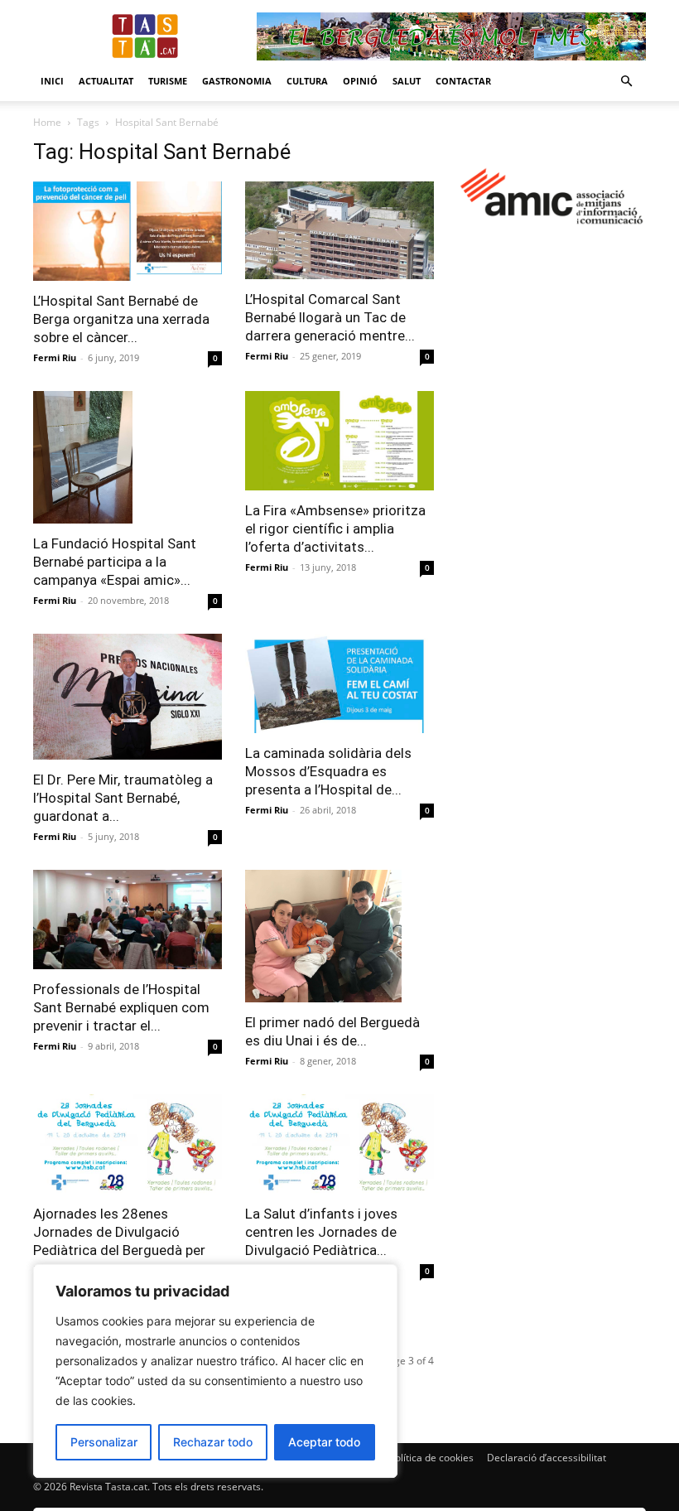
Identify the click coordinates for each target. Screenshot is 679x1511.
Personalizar (103, 1442)
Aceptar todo (324, 1442)
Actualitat (106, 81)
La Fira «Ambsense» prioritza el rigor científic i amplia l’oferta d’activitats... (335, 528)
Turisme (167, 81)
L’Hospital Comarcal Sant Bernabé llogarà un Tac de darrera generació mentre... (330, 317)
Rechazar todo (213, 1442)
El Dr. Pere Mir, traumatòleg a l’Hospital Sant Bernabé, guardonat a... (123, 797)
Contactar (463, 81)
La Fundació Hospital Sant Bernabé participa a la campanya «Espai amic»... (114, 561)
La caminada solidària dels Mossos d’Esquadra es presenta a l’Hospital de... (328, 771)
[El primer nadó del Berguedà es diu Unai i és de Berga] (339, 936)
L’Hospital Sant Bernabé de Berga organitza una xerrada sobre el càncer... (121, 318)
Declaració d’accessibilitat (546, 1458)
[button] (626, 81)
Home (47, 122)
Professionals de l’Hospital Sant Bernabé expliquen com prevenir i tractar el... (121, 1007)
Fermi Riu (54, 357)
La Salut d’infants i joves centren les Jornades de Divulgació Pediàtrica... (321, 1231)
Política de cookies (431, 1458)
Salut (406, 81)
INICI (52, 81)
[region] (215, 1371)
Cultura (307, 81)
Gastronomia (237, 81)
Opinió (360, 81)
